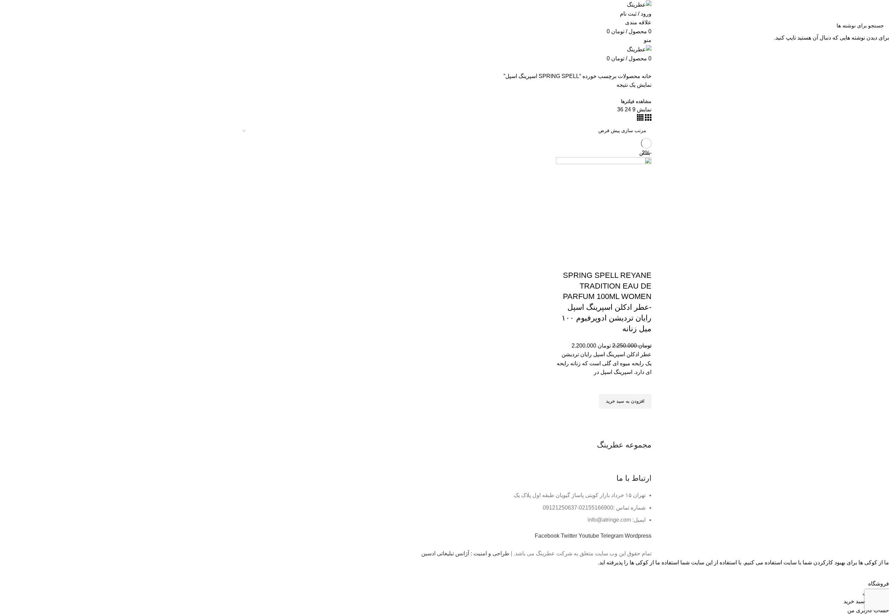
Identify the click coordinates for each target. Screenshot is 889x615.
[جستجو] (9, 25)
